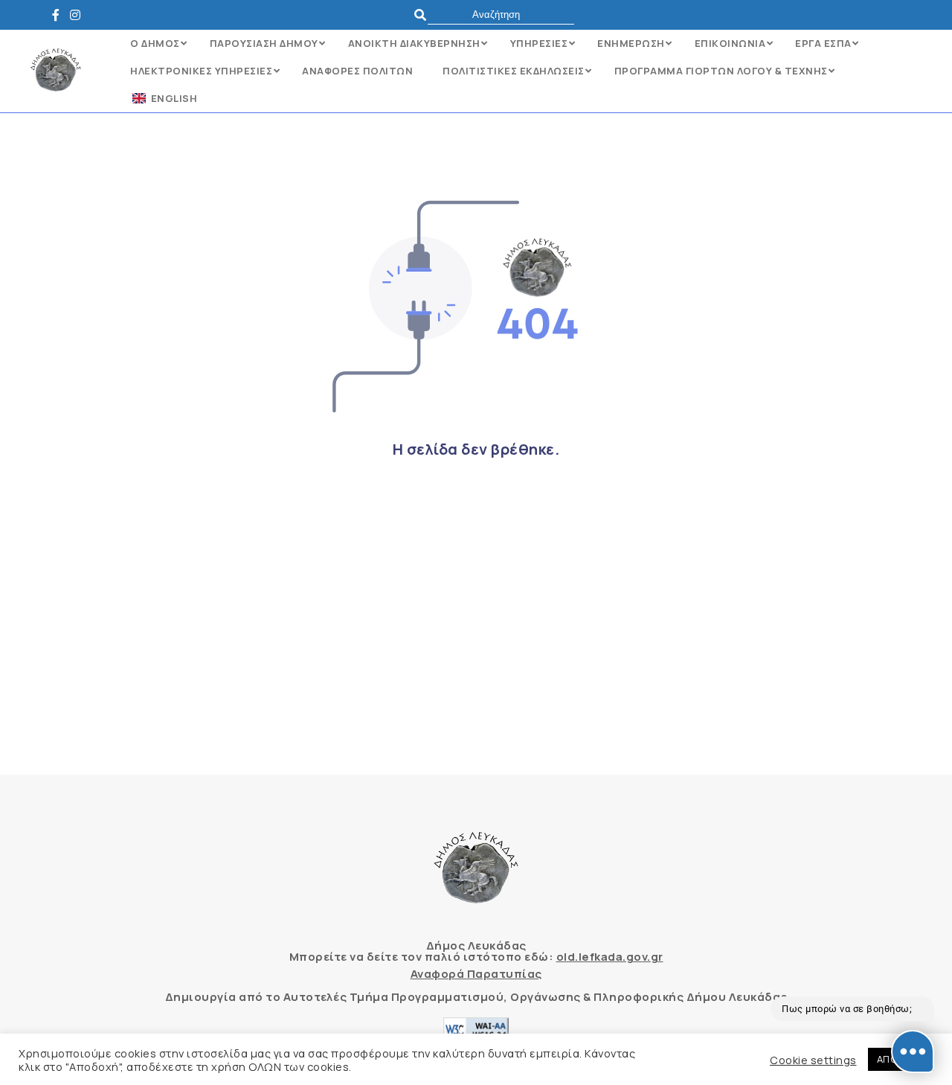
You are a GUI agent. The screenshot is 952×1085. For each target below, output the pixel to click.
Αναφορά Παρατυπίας (476, 974)
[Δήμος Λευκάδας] (60, 15)
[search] (501, 14)
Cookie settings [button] (813, 1059)
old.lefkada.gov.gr (609, 956)
